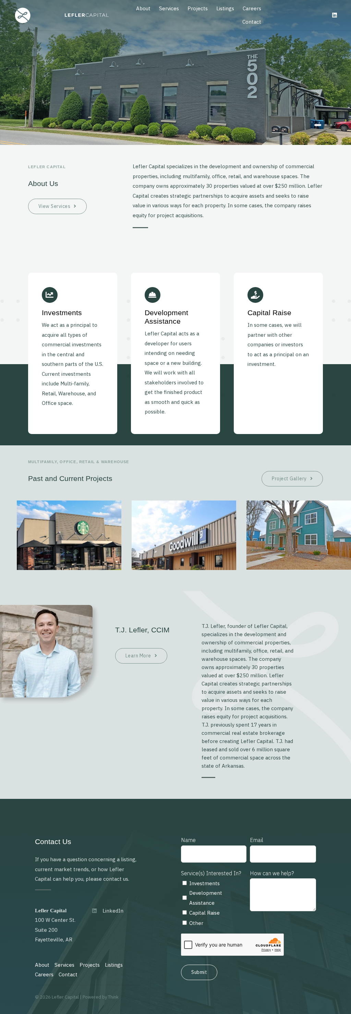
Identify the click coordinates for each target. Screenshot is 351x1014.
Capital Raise (204, 913)
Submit (199, 972)
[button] (317, 125)
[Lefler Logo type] (86, 15)
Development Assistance (205, 898)
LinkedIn (112, 910)
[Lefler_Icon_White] (22, 9)
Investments (204, 883)
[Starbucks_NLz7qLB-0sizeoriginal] (69, 503)
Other (196, 923)
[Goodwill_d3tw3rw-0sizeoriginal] (184, 503)
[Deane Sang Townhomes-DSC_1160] (298, 503)
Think (113, 997)
